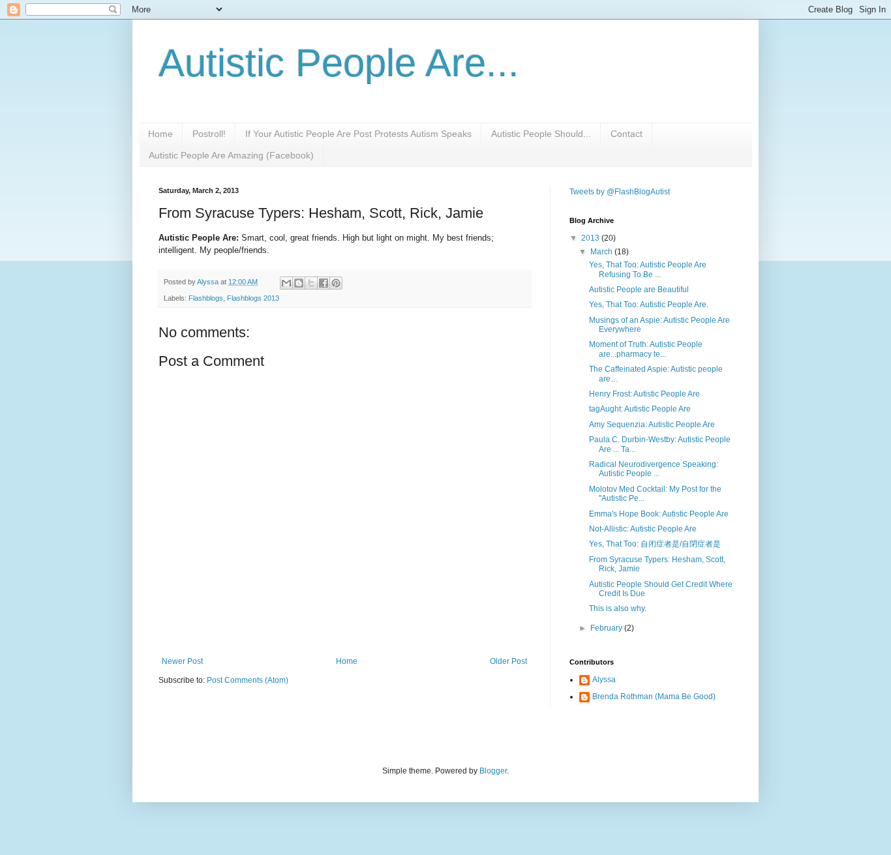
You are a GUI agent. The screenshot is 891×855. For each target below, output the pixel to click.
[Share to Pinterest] (335, 283)
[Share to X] (311, 283)
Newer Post (182, 661)
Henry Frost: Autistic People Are (644, 393)
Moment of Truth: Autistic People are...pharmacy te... (645, 349)
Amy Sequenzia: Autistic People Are (652, 424)
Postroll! (209, 133)
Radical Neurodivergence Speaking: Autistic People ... (653, 469)
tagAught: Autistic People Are (640, 408)
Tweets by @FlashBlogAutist (619, 191)
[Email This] (286, 283)
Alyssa (604, 679)
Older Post (508, 661)
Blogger (493, 770)
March (602, 251)
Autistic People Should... (541, 133)
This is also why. (617, 608)
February (607, 628)
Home (160, 133)
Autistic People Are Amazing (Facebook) (231, 155)
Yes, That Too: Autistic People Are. (648, 304)
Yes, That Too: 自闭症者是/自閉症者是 (655, 543)
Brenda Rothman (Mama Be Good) (654, 696)
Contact (626, 133)
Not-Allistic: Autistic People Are (643, 528)
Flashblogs (206, 298)
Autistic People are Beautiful (639, 289)
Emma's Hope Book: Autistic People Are (659, 513)
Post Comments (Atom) (247, 680)
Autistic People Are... (339, 63)
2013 (591, 238)
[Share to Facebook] (323, 283)
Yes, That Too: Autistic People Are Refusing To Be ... (647, 269)
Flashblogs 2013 (253, 298)
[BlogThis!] (298, 283)
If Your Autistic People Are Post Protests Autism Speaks (358, 133)
